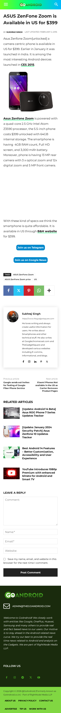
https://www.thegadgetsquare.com (38, 318)
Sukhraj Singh (14, 32)
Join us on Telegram (30, 247)
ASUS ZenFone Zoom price (18, 279)
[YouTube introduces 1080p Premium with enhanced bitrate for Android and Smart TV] (11, 473)
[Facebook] (8, 291)
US (35, 279)
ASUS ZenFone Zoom (23, 274)
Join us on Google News (30, 260)
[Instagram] (29, 361)
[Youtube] (39, 677)
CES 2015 (27, 64)
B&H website (47, 231)
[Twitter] (19, 291)
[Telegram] (22, 677)
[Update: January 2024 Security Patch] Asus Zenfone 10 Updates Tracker (37, 432)
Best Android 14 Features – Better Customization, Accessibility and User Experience (38, 453)
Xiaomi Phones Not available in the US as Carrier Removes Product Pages (46, 386)
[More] (49, 291)
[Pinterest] (29, 291)
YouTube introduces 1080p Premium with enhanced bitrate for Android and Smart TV (39, 474)
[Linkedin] (35, 361)
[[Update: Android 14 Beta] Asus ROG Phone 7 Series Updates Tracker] (11, 413)
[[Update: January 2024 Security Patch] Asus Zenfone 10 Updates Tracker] (11, 431)
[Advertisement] (30, 194)
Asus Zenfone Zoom (18, 118)
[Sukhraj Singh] (12, 337)
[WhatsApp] (39, 291)
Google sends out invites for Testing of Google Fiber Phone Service (16, 385)
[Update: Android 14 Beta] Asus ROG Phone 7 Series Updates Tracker (39, 412)
